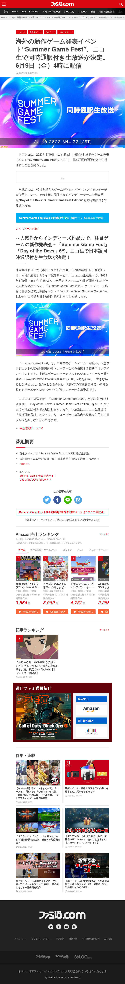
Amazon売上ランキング (37, 534)
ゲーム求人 (69, 11)
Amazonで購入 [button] (30, 611)
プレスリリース (88, 17)
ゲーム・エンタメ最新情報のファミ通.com (20, 17)
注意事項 (73, 938)
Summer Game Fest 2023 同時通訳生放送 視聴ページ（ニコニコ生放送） (62, 512)
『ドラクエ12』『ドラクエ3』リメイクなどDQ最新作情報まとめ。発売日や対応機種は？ (38, 839)
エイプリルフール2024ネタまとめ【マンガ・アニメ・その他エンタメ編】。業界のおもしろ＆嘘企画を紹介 (37, 884)
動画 (93, 11)
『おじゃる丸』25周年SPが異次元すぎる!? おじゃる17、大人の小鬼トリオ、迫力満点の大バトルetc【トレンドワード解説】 (37, 667)
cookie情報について (91, 938)
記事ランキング (30, 630)
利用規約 (60, 938)
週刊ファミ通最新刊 (33, 688)
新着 (6, 11)
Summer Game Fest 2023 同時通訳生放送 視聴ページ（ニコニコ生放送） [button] (62, 218)
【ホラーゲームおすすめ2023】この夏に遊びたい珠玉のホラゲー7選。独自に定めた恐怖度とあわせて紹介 (87, 884)
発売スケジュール (51, 11)
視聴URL (25, 464)
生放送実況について (31, 428)
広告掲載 (108, 938)
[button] (91, 710)
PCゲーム (34, 11)
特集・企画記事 (107, 11)
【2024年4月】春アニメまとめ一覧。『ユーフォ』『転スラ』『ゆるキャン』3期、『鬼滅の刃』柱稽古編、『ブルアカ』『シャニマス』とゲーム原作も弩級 (37, 793)
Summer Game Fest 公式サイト (38, 475)
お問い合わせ (20, 938)
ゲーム (21, 549)
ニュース (83, 11)
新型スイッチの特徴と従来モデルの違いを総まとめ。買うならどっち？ (86, 790)
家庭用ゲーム (60, 17)
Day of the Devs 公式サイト (36, 479)
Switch (15, 11)
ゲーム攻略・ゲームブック (44, 549)
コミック (67, 549)
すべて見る (104, 534)
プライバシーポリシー (41, 938)
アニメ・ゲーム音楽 (99, 549)
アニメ (80, 549)
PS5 (24, 11)
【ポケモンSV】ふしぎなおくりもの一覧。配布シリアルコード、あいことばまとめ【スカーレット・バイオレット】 (87, 839)
